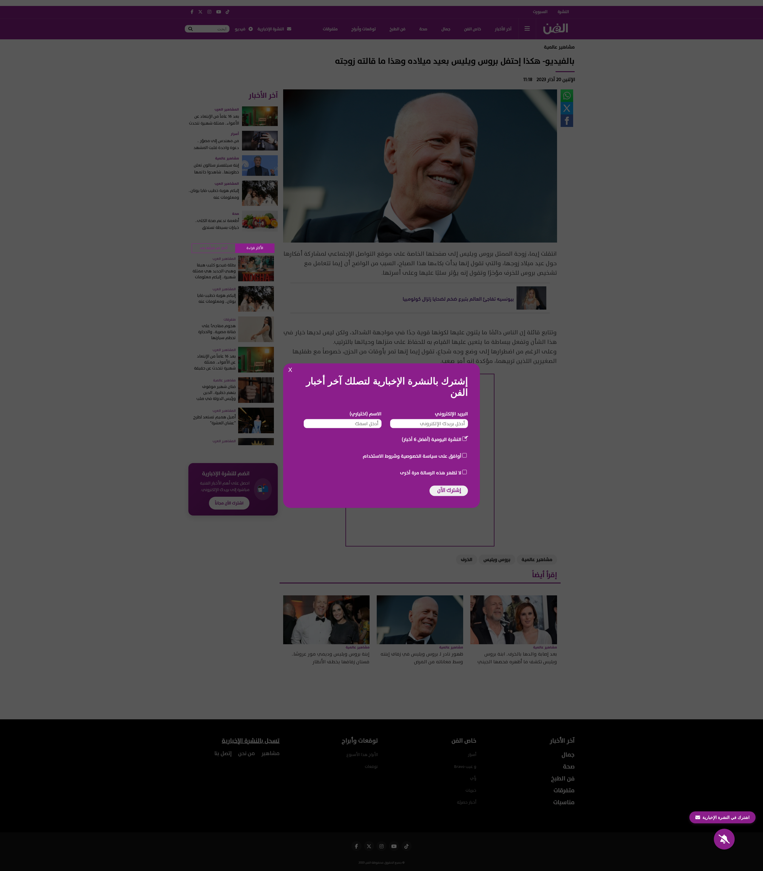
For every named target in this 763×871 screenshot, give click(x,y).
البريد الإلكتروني (451, 413)
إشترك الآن (449, 490)
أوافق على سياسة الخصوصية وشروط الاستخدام (412, 456)
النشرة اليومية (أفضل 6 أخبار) (431, 439)
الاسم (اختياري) (366, 413)
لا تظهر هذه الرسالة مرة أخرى (430, 472)
